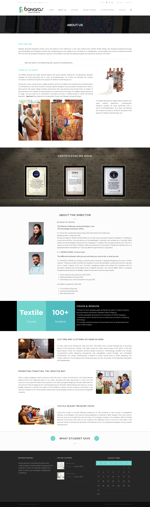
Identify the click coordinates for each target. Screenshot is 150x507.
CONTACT (122, 10)
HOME (51, 10)
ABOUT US (62, 10)
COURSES (74, 10)
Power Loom (70, 474)
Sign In (121, 2)
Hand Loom (70, 463)
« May (98, 494)
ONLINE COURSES (89, 10)
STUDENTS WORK (107, 10)
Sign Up (128, 2)
